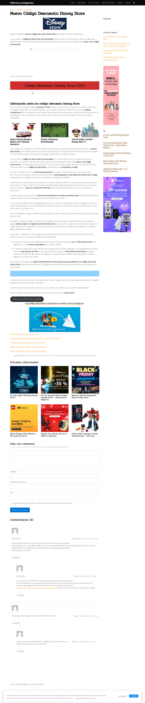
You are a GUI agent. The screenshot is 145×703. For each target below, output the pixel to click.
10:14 (96, 538)
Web (11, 492)
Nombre (13, 472)
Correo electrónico (18, 482)
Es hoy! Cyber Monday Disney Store (24, 334)
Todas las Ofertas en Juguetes (21, 10)
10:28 (94, 576)
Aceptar (133, 696)
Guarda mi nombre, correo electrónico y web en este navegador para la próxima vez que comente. (43, 503)
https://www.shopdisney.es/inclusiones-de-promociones (36, 588)
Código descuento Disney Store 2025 (55, 85)
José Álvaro (76, 538)
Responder (16, 557)
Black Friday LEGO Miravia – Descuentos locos (28, 347)
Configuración (122, 696)
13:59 (94, 642)
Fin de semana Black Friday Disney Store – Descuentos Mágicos (35, 338)
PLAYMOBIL (81, 3)
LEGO (73, 3)
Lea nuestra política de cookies (85, 698)
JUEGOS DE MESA (108, 3)
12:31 (96, 616)
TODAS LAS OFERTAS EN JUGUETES (27, 299)
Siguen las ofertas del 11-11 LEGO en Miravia (28, 351)
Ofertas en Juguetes (22, 3)
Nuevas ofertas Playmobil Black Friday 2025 (27, 342)
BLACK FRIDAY (94, 3)
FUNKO (128, 3)
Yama (76, 616)
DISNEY (120, 3)
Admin (76, 576)
